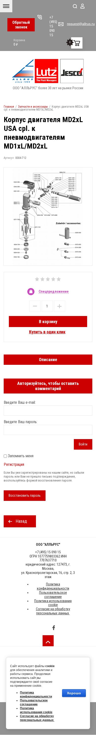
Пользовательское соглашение (53, 595)
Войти (83, 444)
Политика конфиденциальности (53, 586)
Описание (48, 359)
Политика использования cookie (53, 603)
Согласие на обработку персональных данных (53, 611)
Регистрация (14, 464)
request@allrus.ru (81, 24)
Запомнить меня (20, 456)
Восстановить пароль (25, 495)
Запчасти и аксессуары (33, 106)
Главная (9, 106)
